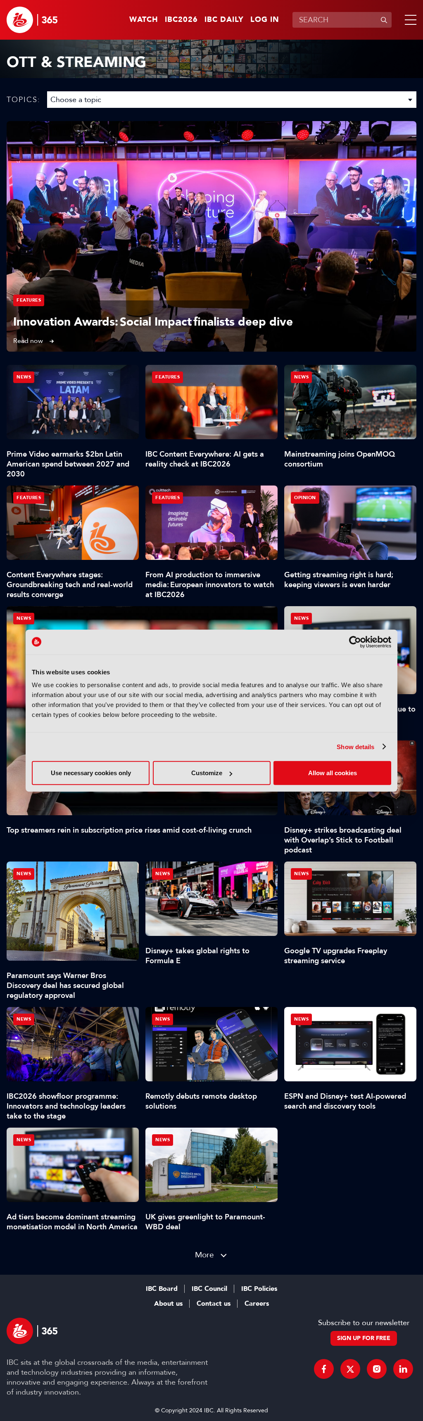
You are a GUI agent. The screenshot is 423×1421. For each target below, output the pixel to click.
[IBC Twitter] (350, 1369)
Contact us (214, 1303)
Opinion (305, 498)
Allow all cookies (332, 772)
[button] (409, 20)
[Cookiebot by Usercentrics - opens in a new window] (355, 642)
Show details (355, 746)
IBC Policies (259, 1288)
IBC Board (162, 1288)
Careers (257, 1303)
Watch (143, 20)
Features (29, 300)
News (24, 618)
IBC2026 (181, 20)
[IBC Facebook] (324, 1369)
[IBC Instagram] (377, 1369)
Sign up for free (363, 1338)
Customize (206, 772)
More (204, 1255)
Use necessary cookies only (91, 772)
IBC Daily (224, 20)
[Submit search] (384, 20)
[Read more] (211, 236)
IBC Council (209, 1288)
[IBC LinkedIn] (403, 1369)
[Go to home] (32, 20)
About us (168, 1303)
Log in (264, 20)
